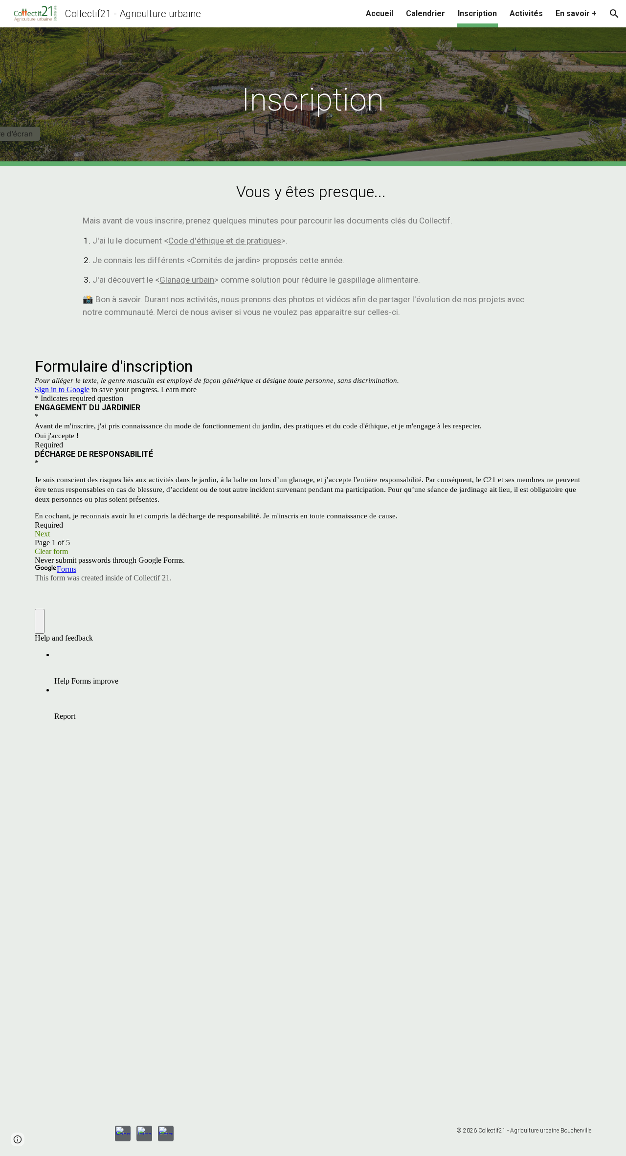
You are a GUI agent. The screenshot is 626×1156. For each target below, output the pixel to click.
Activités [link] (526, 13)
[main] (313, 97)
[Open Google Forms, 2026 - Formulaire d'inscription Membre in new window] (576, 365)
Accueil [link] (379, 13)
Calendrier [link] (425, 13)
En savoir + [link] (576, 13)
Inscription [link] (477, 13)
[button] (614, 13)
